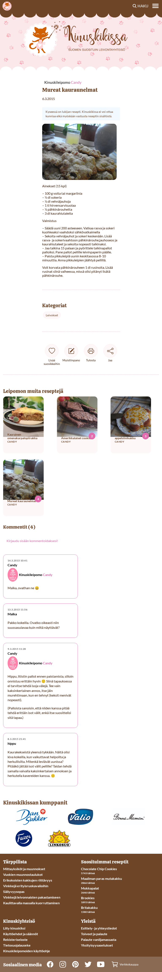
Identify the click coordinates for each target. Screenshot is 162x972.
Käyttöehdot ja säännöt (20, 934)
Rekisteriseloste (15, 939)
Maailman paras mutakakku (101, 878)
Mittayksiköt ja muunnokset (24, 869)
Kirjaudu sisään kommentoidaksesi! (32, 541)
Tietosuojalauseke (17, 945)
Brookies (87, 898)
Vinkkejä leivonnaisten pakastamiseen (31, 897)
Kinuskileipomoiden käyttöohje (26, 951)
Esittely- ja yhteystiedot (99, 928)
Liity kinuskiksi (14, 928)
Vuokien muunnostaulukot (23, 874)
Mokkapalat (90, 888)
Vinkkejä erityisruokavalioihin (25, 886)
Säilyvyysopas (13, 892)
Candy (48, 575)
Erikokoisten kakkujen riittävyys (27, 880)
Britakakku (89, 908)
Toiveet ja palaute (94, 934)
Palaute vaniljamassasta (98, 939)
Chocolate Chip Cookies (99, 869)
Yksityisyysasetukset (97, 945)
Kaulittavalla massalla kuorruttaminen (31, 903)
